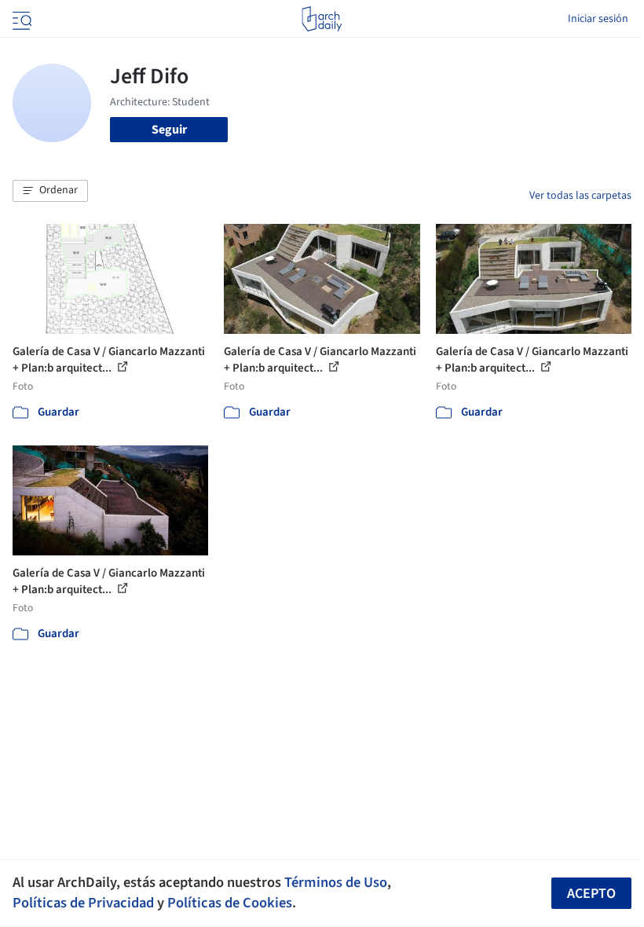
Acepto (591, 893)
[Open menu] (20, 19)
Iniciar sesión (598, 18)
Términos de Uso (335, 882)
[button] (50, 191)
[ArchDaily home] (322, 18)
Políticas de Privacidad (83, 902)
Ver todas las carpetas (580, 195)
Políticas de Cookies (229, 902)
